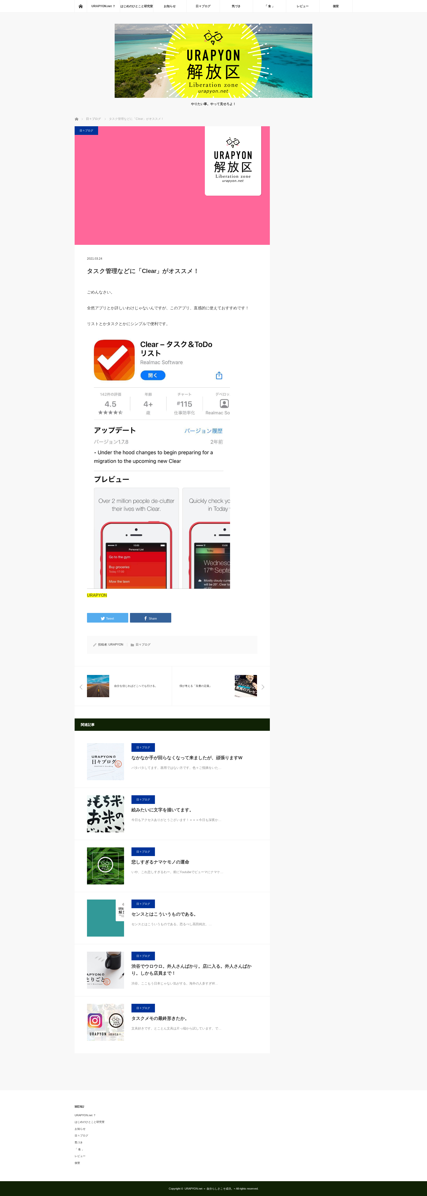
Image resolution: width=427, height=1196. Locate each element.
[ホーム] (80, 6)
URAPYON (115, 644)
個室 (336, 6)
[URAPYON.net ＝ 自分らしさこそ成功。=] (213, 96)
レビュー (303, 6)
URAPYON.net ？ (103, 6)
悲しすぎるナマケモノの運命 (160, 862)
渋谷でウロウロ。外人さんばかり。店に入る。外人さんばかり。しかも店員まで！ (191, 970)
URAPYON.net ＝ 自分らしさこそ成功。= (210, 1188)
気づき (236, 6)
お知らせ (170, 6)
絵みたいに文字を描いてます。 (162, 809)
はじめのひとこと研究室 (136, 6)
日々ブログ (203, 6)
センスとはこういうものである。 (164, 914)
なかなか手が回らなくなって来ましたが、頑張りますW (186, 757)
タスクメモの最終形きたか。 (160, 1018)
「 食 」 (269, 6)
